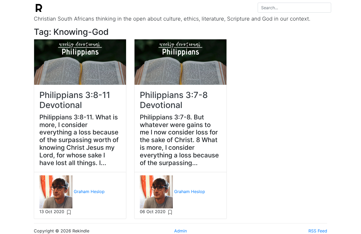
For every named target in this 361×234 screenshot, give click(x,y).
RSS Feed (317, 230)
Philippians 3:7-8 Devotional (174, 100)
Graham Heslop (89, 191)
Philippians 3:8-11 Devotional (74, 100)
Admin (180, 230)
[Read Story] (69, 211)
